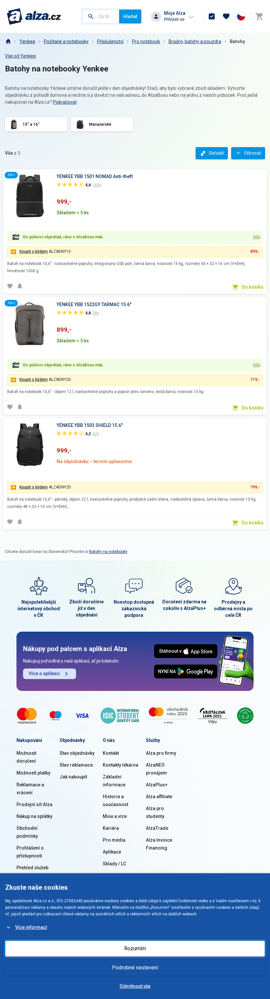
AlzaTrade (157, 828)
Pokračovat (65, 102)
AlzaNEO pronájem (156, 769)
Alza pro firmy (161, 753)
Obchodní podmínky (27, 832)
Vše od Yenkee (20, 56)
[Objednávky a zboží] (212, 16)
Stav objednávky (77, 753)
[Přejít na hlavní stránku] (34, 16)
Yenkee (27, 41)
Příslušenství (110, 41)
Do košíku (252, 287)
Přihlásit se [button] (174, 19)
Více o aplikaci (44, 673)
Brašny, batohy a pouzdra (195, 41)
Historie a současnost (115, 800)
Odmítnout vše (135, 986)
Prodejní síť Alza (34, 804)
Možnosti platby (33, 773)
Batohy (237, 41)
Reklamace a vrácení (30, 788)
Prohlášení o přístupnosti (30, 851)
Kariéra (111, 828)
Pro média (114, 840)
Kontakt (111, 753)
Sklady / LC (114, 863)
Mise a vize (115, 816)
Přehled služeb (32, 867)
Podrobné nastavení (135, 967)
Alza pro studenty (155, 812)
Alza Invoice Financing (159, 844)
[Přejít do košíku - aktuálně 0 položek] (259, 16)
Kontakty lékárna (120, 765)
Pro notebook (146, 41)
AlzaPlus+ (157, 784)
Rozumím (135, 948)
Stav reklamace (76, 765)
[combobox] (100, 16)
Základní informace (114, 780)
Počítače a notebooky (66, 41)
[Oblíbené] (226, 16)
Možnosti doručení (26, 757)
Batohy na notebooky (108, 551)
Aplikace (112, 851)
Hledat (130, 16)
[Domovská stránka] (8, 41)
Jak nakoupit (73, 776)
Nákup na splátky (34, 816)
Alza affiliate (159, 796)
